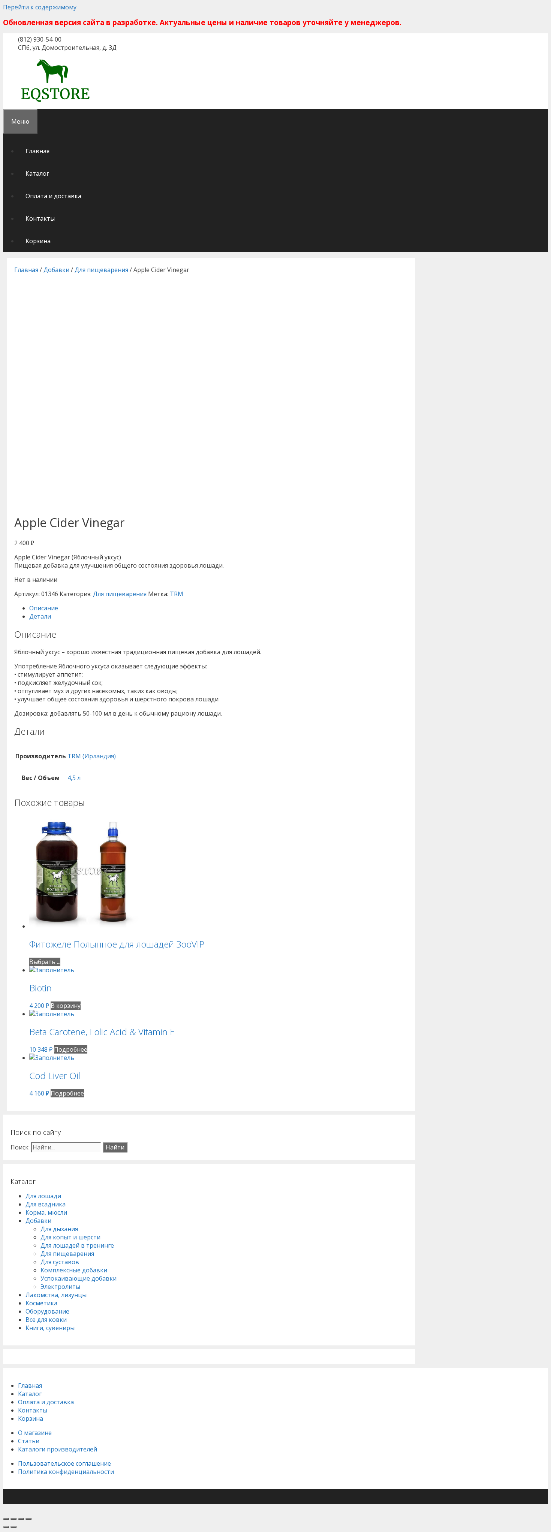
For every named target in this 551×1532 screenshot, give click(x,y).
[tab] (218, 608)
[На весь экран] (21, 1519)
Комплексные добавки (73, 1270)
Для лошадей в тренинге (77, 1245)
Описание (43, 608)
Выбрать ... (44, 962)
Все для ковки (46, 1319)
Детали (40, 616)
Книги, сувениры (50, 1328)
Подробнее (70, 1049)
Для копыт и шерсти (70, 1237)
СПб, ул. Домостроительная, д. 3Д (67, 47)
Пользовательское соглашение (64, 1463)
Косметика (41, 1303)
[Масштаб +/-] (28, 1519)
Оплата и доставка (53, 196)
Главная (37, 151)
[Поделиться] (13, 1519)
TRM (176, 594)
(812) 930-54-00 (39, 39)
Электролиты (60, 1286)
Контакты (40, 218)
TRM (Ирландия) (91, 756)
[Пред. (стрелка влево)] (6, 1527)
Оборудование (47, 1311)
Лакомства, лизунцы (56, 1295)
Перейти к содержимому (39, 7)
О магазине (35, 1433)
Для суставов (59, 1262)
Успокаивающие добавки (78, 1278)
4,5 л (74, 778)
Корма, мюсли (46, 1212)
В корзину (66, 1005)
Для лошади (43, 1196)
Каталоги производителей (57, 1449)
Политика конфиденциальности (66, 1472)
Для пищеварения (101, 270)
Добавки (56, 270)
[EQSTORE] (55, 103)
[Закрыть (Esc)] (6, 1519)
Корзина (38, 241)
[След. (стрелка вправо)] (13, 1527)
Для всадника (45, 1204)
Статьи (28, 1441)
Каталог (37, 173)
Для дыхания (59, 1229)
